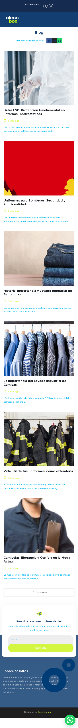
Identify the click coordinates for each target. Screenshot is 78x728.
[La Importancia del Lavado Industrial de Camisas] (39, 348)
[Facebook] (49, 40)
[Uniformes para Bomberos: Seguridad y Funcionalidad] (39, 168)
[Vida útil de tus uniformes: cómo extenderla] (39, 439)
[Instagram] (51, 6)
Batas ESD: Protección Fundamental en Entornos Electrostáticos (34, 112)
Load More (41, 592)
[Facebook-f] (45, 6)
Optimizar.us (44, 712)
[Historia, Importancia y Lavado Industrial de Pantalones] (39, 258)
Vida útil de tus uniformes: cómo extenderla (38, 471)
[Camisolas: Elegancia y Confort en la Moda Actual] (39, 525)
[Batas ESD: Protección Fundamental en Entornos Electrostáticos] (39, 78)
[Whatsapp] (59, 40)
